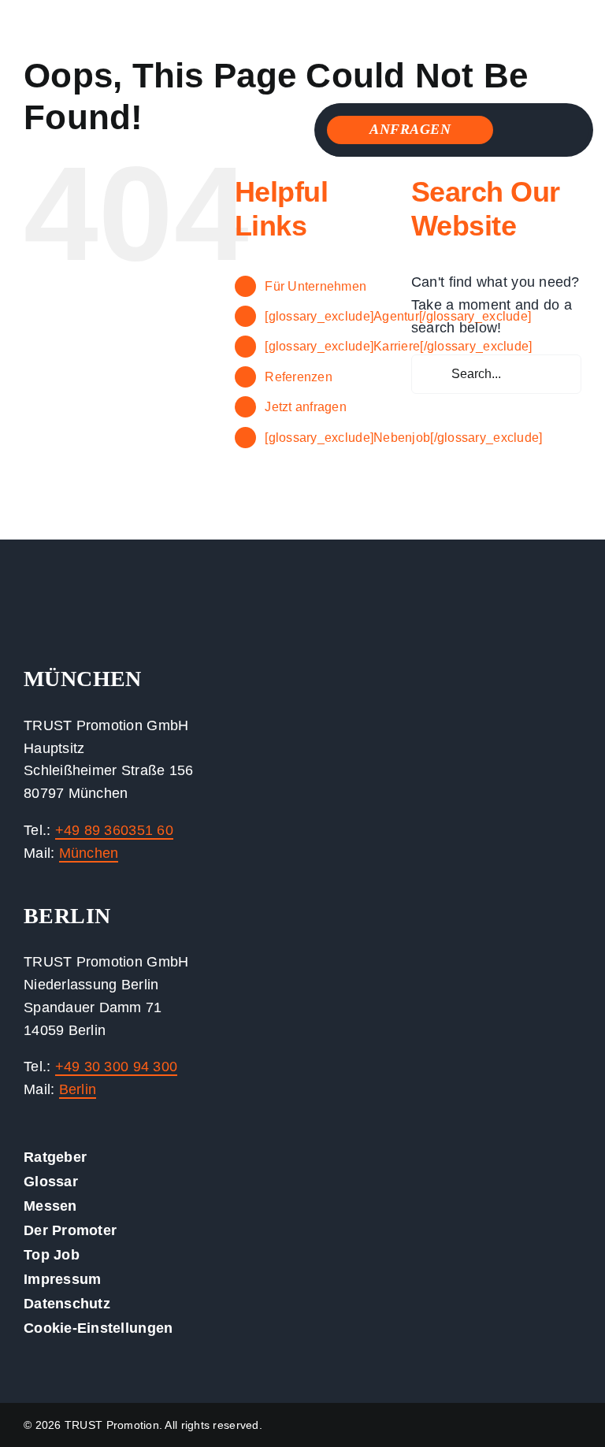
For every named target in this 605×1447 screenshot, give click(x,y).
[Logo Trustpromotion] (130, 23)
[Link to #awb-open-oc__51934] (543, 131)
